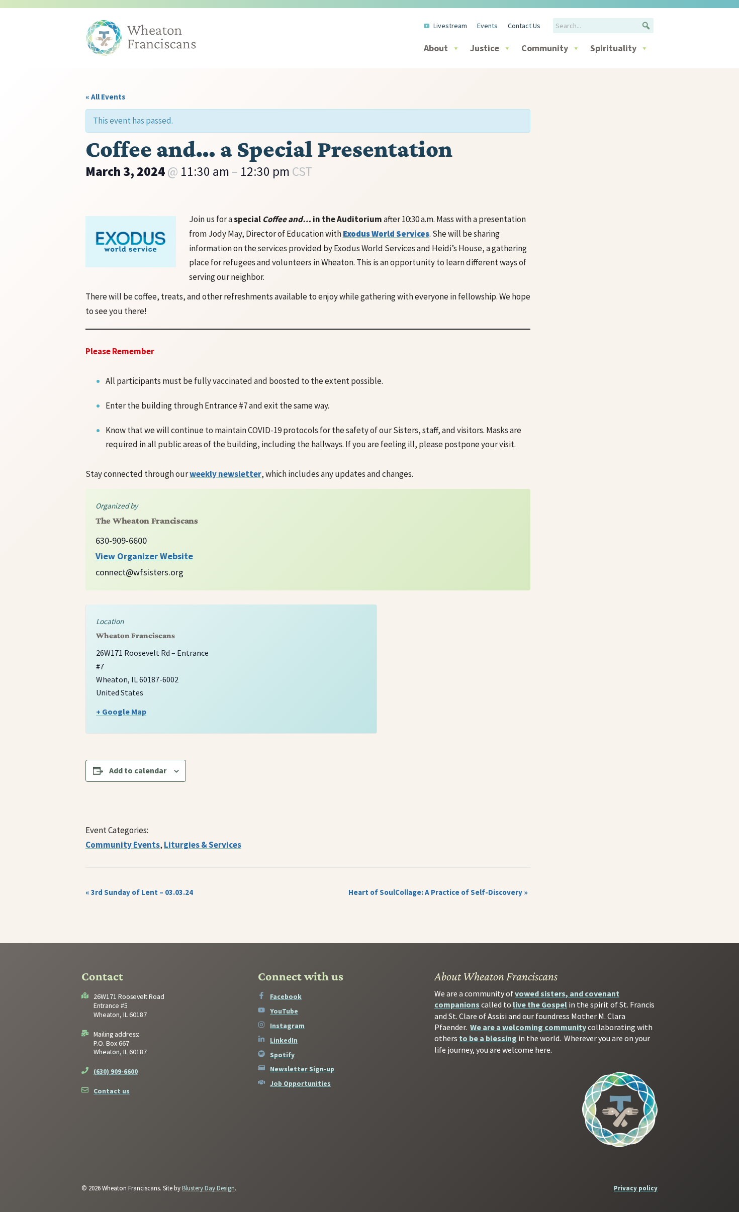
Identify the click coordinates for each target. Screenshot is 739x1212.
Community (544, 48)
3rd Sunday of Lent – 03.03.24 (139, 892)
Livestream (450, 25)
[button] (646, 25)
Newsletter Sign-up (302, 1068)
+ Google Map (121, 711)
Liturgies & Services (202, 844)
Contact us (112, 1090)
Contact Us (524, 25)
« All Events (105, 97)
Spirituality (613, 48)
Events (487, 25)
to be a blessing (488, 1038)
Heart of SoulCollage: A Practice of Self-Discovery (438, 892)
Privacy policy (636, 1188)
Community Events (122, 844)
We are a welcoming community (528, 1027)
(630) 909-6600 (116, 1071)
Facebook (286, 996)
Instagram (287, 1025)
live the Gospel (540, 1004)
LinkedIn (284, 1040)
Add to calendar (137, 770)
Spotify (282, 1054)
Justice (484, 48)
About (436, 48)
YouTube (284, 1011)
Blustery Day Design (208, 1188)
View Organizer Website (144, 556)
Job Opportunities (300, 1083)
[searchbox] (603, 25)
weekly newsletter (225, 473)
